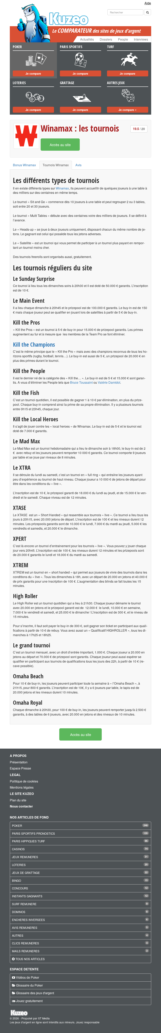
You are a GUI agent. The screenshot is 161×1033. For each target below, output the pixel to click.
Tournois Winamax (56, 165)
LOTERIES (19, 865)
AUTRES (17, 935)
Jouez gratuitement (29, 1001)
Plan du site (18, 800)
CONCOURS (20, 888)
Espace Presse (20, 768)
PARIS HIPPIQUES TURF (28, 841)
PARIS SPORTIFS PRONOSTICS (33, 833)
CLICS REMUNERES (25, 943)
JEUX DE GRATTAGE (26, 873)
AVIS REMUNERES (24, 927)
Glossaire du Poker (29, 985)
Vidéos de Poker (27, 977)
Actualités (87, 39)
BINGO (16, 880)
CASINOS (18, 849)
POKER (17, 825)
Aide (148, 3)
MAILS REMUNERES (25, 951)
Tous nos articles (30, 959)
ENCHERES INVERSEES (28, 920)
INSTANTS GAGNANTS (27, 896)
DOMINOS (18, 912)
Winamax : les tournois (80, 128)
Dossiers (106, 39)
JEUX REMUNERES (25, 857)
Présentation (18, 762)
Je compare (33, 73)
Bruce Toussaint (81, 382)
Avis (78, 165)
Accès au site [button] (60, 144)
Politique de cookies (24, 781)
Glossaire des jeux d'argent (35, 993)
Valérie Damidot (109, 382)
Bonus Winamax (24, 165)
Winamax (62, 188)
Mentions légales (22, 787)
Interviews (141, 39)
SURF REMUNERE (24, 904)
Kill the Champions (34, 344)
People (123, 39)
